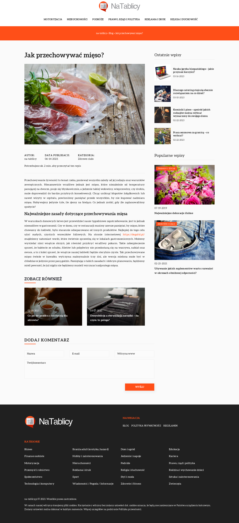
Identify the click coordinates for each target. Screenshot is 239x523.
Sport (76, 477)
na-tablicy (30, 159)
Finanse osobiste (34, 456)
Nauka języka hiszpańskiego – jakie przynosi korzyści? (193, 71)
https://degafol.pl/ (134, 234)
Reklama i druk (155, 19)
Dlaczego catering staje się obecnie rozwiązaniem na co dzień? (193, 92)
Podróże (98, 19)
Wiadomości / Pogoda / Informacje (93, 483)
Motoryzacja (53, 19)
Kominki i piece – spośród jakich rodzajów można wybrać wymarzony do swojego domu (192, 113)
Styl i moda (127, 477)
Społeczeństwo (33, 477)
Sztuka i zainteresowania (184, 477)
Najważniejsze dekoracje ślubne (173, 213)
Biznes (28, 449)
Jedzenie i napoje (131, 456)
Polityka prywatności (146, 426)
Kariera (173, 456)
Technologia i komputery (39, 483)
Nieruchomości (77, 19)
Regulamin (170, 426)
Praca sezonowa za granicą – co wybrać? (191, 134)
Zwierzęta (175, 483)
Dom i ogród (128, 449)
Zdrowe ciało (86, 159)
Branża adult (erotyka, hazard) (91, 449)
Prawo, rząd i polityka (124, 19)
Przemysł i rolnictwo (36, 470)
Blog (126, 426)
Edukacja (174, 449)
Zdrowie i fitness (131, 483)
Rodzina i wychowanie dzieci (186, 470)
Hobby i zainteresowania (88, 456)
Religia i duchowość (184, 19)
